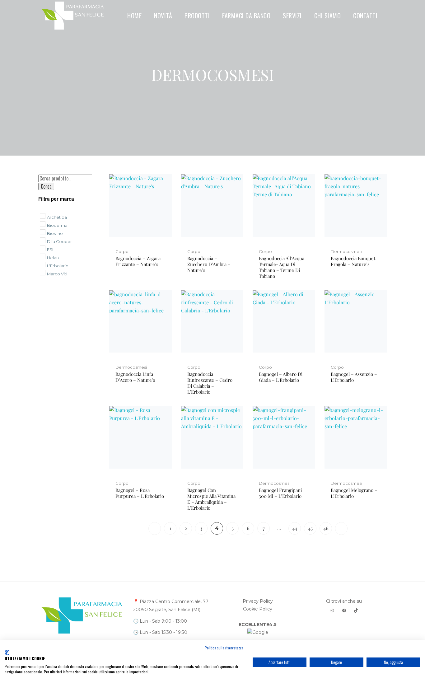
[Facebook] (344, 610)
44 (294, 528)
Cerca (46, 186)
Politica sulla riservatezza (224, 647)
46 (326, 528)
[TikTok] (356, 610)
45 (310, 528)
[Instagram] (332, 610)
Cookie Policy (257, 609)
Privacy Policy (258, 601)
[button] (258, 628)
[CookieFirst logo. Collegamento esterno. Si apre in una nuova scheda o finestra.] (7, 652)
